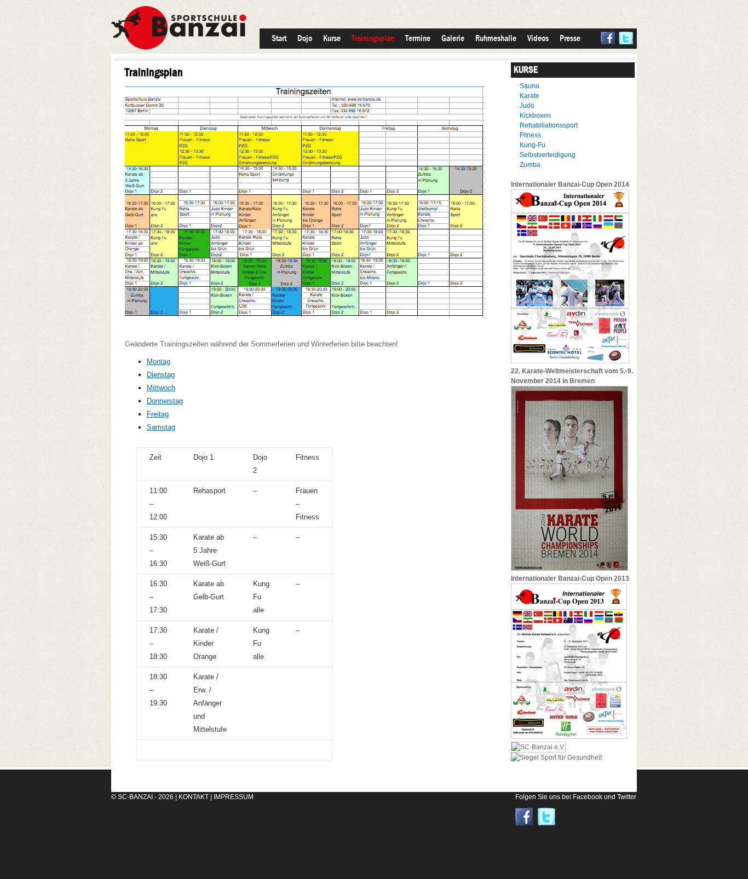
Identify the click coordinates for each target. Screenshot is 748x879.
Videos (538, 38)
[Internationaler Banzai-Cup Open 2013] (569, 737)
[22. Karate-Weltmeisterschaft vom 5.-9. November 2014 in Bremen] (569, 568)
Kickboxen (535, 115)
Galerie (452, 38)
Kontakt (194, 797)
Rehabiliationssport (549, 125)
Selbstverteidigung (548, 155)
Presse (570, 38)
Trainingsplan (373, 38)
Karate (529, 96)
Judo (527, 105)
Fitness (530, 135)
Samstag (161, 427)
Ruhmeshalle (495, 38)
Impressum (234, 797)
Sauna (529, 86)
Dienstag (161, 375)
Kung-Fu (532, 145)
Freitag (158, 414)
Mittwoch (161, 388)
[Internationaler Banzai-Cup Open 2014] (570, 361)
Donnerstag (165, 401)
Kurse (332, 38)
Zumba (530, 165)
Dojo (304, 38)
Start (279, 38)
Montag (158, 361)
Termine (417, 38)
